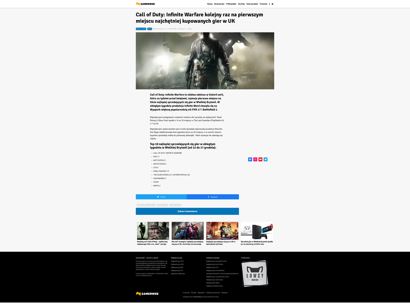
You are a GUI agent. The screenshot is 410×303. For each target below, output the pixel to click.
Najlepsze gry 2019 (177, 261)
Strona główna (141, 28)
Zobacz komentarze (187, 211)
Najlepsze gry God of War (214, 264)
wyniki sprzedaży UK (175, 204)
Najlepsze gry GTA (212, 267)
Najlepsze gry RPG (177, 267)
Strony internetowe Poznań (211, 297)
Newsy (149, 28)
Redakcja (224, 293)
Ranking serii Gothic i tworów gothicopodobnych (222, 273)
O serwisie (186, 293)
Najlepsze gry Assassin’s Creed (216, 261)
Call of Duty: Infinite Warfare (146, 204)
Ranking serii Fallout (213, 283)
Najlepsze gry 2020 (177, 264)
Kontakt (193, 293)
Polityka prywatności (213, 293)
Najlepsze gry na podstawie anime (217, 277)
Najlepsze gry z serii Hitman (215, 270)
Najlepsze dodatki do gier (214, 286)
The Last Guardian (162, 204)
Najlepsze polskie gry (178, 273)
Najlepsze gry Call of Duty (214, 280)
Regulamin (201, 293)
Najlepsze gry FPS (177, 270)
